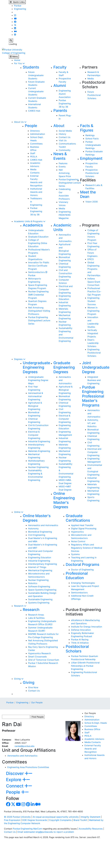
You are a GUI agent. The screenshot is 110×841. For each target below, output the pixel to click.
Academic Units (62, 227)
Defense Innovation (81, 630)
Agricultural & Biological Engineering (35, 405)
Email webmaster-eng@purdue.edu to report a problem (46, 832)
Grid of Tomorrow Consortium (43, 659)
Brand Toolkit (80, 820)
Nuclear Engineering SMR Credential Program (38, 294)
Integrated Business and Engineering (94, 380)
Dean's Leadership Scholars (93, 343)
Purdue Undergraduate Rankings (93, 145)
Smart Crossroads (37, 656)
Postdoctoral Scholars (77, 648)
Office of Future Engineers (92, 252)
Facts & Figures (86, 127)
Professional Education (77, 575)
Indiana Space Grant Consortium (93, 281)
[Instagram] (15, 15)
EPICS (90, 259)
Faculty (60, 67)
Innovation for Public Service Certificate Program (38, 265)
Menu (15, 56)
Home (17, 60)
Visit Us (63, 140)
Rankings (90, 135)
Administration (37, 134)
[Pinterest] (28, 805)
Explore (14, 779)
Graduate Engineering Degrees (64, 367)
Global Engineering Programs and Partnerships (93, 269)
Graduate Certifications (78, 518)
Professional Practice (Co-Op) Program (94, 291)
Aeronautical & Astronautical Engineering (35, 396)
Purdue (17, 5)
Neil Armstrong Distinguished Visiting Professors (39, 310)
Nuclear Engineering (38, 467)
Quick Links (18, 2)
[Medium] (15, 31)
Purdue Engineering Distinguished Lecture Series (70, 182)
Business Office (92, 729)
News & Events (60, 156)
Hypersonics (77, 531)
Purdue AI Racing (79, 639)
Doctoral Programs (82, 564)
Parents (60, 110)
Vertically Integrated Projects (92, 333)
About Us (19, 122)
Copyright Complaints (60, 820)
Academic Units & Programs (28, 221)
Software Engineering (39, 586)
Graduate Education (38, 236)
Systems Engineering (38, 602)
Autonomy (33, 528)
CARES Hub (34, 110)
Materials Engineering (39, 451)
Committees (36, 143)
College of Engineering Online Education (37, 243)
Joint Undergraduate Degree (95, 367)
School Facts (92, 138)
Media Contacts (93, 742)
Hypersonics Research (39, 653)
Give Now (33, 687)
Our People (37, 702)
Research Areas (36, 614)
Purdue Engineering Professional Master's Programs (93, 396)
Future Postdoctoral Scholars (94, 95)
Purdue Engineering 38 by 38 (65, 103)
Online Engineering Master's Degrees (64, 500)
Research (19, 605)
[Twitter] (15, 25)
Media (90, 78)
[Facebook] (15, 21)
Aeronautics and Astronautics (43, 525)
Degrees (18, 359)
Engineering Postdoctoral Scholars (94, 352)
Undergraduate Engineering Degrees (36, 367)
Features (63, 163)
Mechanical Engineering (40, 570)
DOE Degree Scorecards (34, 820)
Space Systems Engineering (42, 589)
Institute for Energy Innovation (86, 626)
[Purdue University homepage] (12, 49)
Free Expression (12, 820)
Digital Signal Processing (83, 528)
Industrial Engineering (39, 441)
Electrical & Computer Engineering (34, 434)
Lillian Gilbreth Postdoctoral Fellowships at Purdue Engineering (85, 665)
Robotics (32, 583)
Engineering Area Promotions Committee (28, 767)
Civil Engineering (36, 535)
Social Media (65, 130)
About (58, 125)
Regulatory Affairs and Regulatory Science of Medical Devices (86, 547)
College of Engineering (13, 53)
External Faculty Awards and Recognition (93, 748)
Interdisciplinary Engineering (42, 564)
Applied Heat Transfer (82, 525)
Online (17, 512)
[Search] (11, 40)
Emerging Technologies (83, 583)
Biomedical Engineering (40, 531)
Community (64, 150)
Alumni (59, 85)
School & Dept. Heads (96, 723)
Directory (35, 130)
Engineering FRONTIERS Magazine (65, 214)
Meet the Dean (88, 194)
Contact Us (64, 137)
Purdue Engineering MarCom (27, 828)
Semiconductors (79, 592)
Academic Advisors (94, 739)
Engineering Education (39, 557)
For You (18, 63)
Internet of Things (37, 567)
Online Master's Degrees (37, 518)
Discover (15, 773)
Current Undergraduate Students (35, 91)
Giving (17, 678)
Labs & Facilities (36, 618)
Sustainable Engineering (40, 599)
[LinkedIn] (15, 28)
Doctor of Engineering (82, 569)
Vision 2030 (91, 201)
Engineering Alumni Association (65, 93)
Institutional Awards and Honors (36, 192)
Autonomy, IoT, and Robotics (92, 423)
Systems (75, 554)
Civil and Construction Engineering (65, 273)
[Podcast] (15, 34)
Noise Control (78, 541)
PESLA (33, 156)
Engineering (20, 9)
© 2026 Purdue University (17, 816)
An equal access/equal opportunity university (56, 816)
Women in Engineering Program (93, 310)
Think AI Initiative (80, 642)
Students (31, 67)
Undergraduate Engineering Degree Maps (38, 380)
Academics (33, 225)
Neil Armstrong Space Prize (65, 173)
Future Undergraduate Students (35, 75)
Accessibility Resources (91, 828)
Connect (15, 786)
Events (62, 166)
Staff (32, 153)
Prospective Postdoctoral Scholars (92, 173)
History (62, 134)
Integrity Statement (90, 816)
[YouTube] (15, 18)
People (31, 125)
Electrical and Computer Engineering (66, 289)
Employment (91, 158)
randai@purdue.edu (24, 746)
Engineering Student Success (93, 301)
